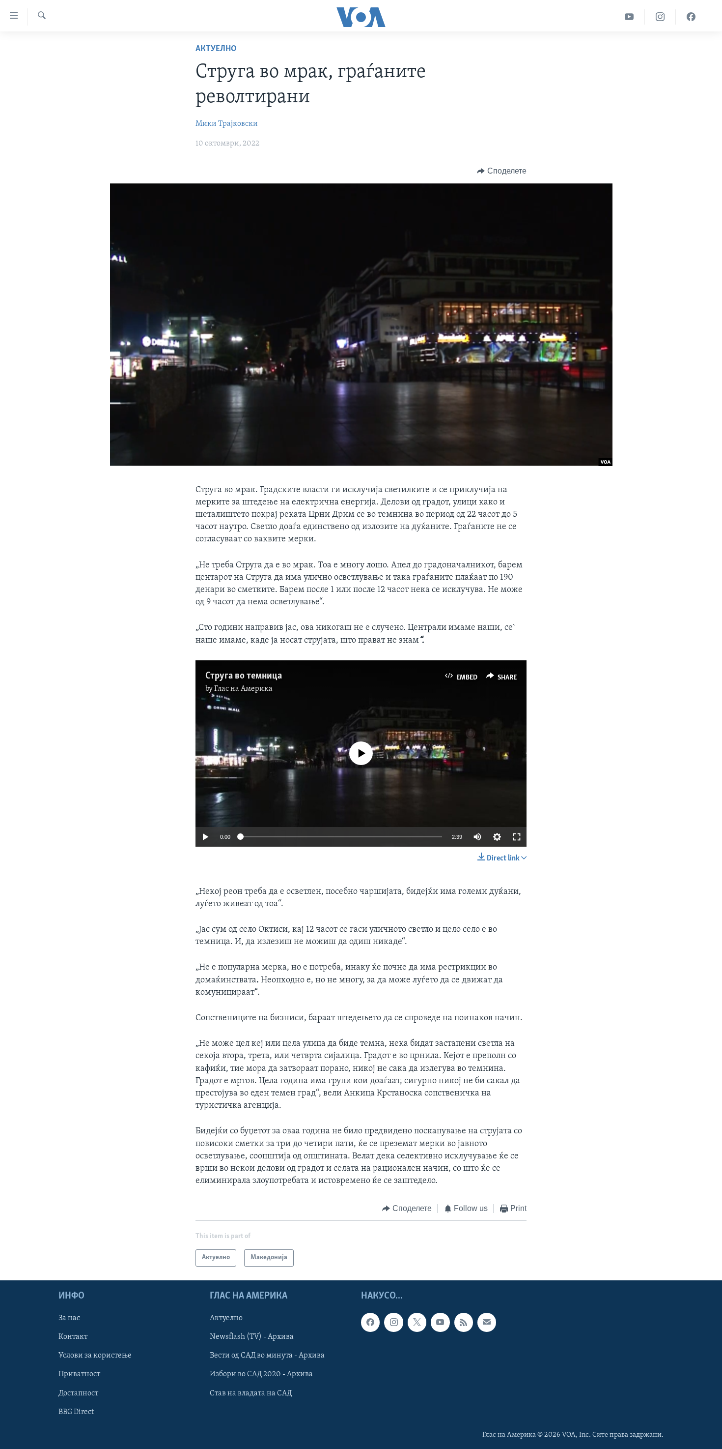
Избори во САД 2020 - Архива (261, 1374)
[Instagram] (660, 17)
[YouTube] (629, 17)
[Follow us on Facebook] (370, 1322)
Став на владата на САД (251, 1393)
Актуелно (216, 49)
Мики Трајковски (226, 124)
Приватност (79, 1374)
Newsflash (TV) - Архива (252, 1337)
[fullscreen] (517, 837)
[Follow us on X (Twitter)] (417, 1322)
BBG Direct (76, 1412)
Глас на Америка (243, 689)
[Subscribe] (486, 1322)
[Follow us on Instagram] (393, 1322)
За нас (69, 1318)
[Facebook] (691, 17)
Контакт (72, 1337)
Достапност (78, 1393)
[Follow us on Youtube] (440, 1322)
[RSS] (463, 1322)
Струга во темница (243, 676)
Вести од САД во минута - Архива (267, 1356)
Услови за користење (95, 1356)
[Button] (502, 171)
